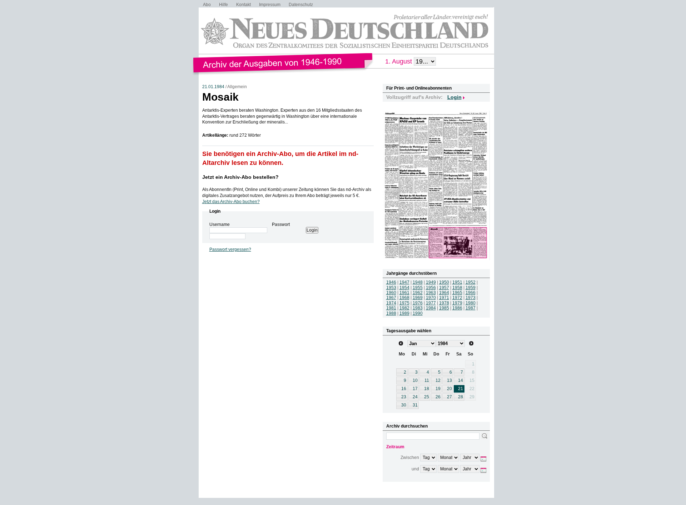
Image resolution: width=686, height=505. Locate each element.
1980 (471, 303)
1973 (471, 297)
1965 (457, 292)
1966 (471, 292)
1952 (471, 282)
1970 (431, 297)
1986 (457, 307)
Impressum (269, 4)
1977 (431, 303)
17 (415, 388)
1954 (404, 287)
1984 (431, 307)
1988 (391, 313)
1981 (391, 307)
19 (438, 388)
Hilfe (223, 4)
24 (415, 396)
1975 (404, 303)
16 (403, 388)
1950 (444, 282)
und (415, 468)
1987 (471, 307)
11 (426, 380)
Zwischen (410, 457)
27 (449, 396)
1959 (471, 287)
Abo (207, 4)
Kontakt (243, 4)
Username (219, 224)
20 (449, 388)
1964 (444, 292)
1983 (418, 307)
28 (460, 396)
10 (415, 380)
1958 (457, 287)
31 (415, 405)
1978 (444, 303)
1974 (391, 303)
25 (426, 396)
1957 (444, 287)
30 (403, 405)
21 (460, 388)
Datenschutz (301, 4)
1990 (418, 313)
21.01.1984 (213, 86)
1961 (404, 292)
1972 (457, 297)
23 (403, 396)
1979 (457, 303)
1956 (431, 287)
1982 (404, 307)
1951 (457, 282)
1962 (418, 292)
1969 (418, 297)
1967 (391, 297)
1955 (418, 287)
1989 (404, 313)
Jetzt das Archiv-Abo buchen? (231, 201)
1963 (431, 292)
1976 (418, 303)
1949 (431, 282)
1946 (391, 282)
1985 (444, 307)
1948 (418, 282)
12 (438, 380)
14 (460, 380)
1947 (404, 282)
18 (426, 388)
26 (438, 396)
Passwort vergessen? (230, 249)
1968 (404, 297)
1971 (444, 297)
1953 (391, 287)
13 (449, 380)
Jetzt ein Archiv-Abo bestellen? (240, 177)
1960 (391, 292)
